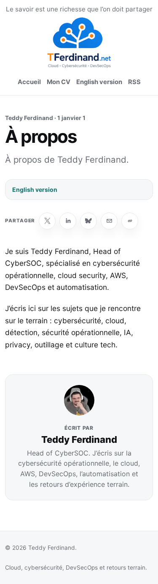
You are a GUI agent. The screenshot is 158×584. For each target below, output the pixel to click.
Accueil (29, 82)
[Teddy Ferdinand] (79, 42)
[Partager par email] (109, 221)
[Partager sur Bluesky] (88, 221)
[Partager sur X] (47, 221)
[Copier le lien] (129, 221)
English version (99, 82)
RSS (134, 82)
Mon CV (58, 82)
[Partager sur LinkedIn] (67, 221)
